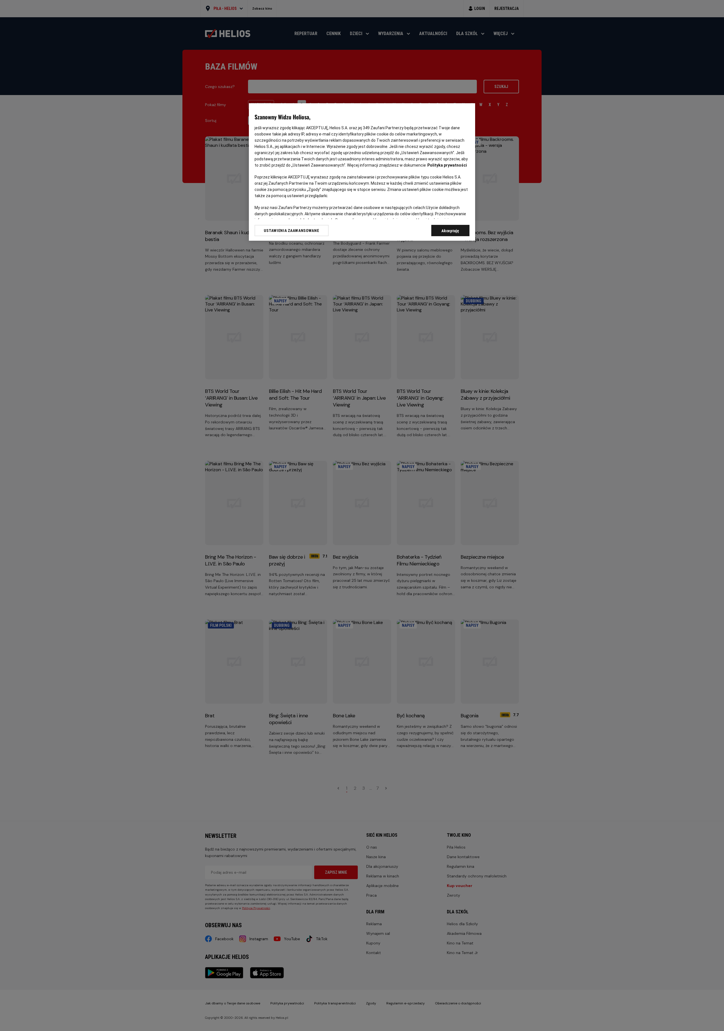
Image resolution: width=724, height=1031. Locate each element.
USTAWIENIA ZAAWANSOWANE (291, 230)
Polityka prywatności (447, 165)
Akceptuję (450, 231)
